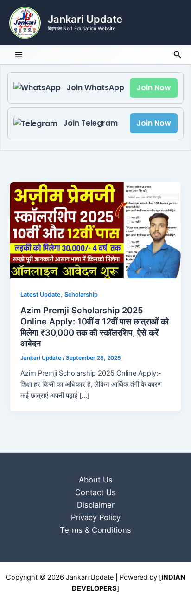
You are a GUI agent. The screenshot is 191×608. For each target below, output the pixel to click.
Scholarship (81, 294)
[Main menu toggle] (18, 54)
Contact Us (95, 492)
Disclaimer (96, 504)
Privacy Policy (96, 517)
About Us (96, 479)
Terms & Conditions (95, 530)
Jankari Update (85, 19)
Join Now (153, 87)
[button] (177, 54)
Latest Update (40, 294)
